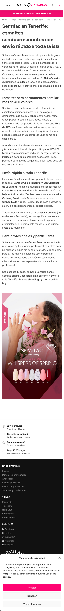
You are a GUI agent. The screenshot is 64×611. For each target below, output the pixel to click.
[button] (59, 557)
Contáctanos (8, 513)
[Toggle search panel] (53, 5)
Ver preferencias (32, 604)
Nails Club (7, 509)
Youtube (9, 544)
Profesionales (9, 517)
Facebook (9, 529)
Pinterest (9, 540)
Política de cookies (11, 482)
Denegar (32, 595)
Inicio (4, 19)
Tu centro (7, 505)
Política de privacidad (13, 486)
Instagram (10, 536)
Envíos (5, 471)
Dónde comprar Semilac (14, 474)
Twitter (8, 533)
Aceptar (32, 587)
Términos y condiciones (14, 490)
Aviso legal (7, 478)
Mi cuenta (7, 502)
